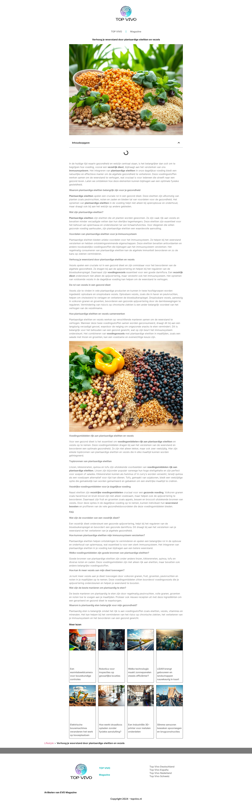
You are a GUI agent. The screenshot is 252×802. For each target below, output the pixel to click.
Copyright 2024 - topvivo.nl (126, 798)
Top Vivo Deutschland (161, 766)
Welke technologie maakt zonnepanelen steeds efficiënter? (139, 672)
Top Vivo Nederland (160, 773)
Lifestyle (49, 743)
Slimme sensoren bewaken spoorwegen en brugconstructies (169, 728)
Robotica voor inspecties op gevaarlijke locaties (109, 672)
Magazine (135, 31)
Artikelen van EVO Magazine (60, 792)
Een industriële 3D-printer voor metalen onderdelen (139, 728)
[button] (179, 143)
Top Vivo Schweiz (159, 776)
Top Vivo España (158, 769)
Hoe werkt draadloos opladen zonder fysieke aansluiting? (110, 728)
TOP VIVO (116, 31)
